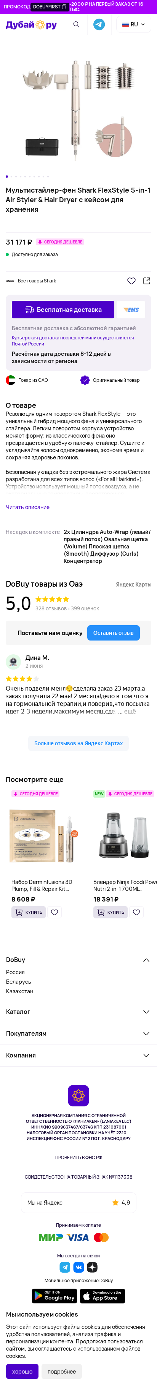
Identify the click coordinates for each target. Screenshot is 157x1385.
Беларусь (18, 981)
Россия (15, 972)
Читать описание (28, 507)
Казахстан (19, 991)
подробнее (62, 1371)
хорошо (22, 1371)
